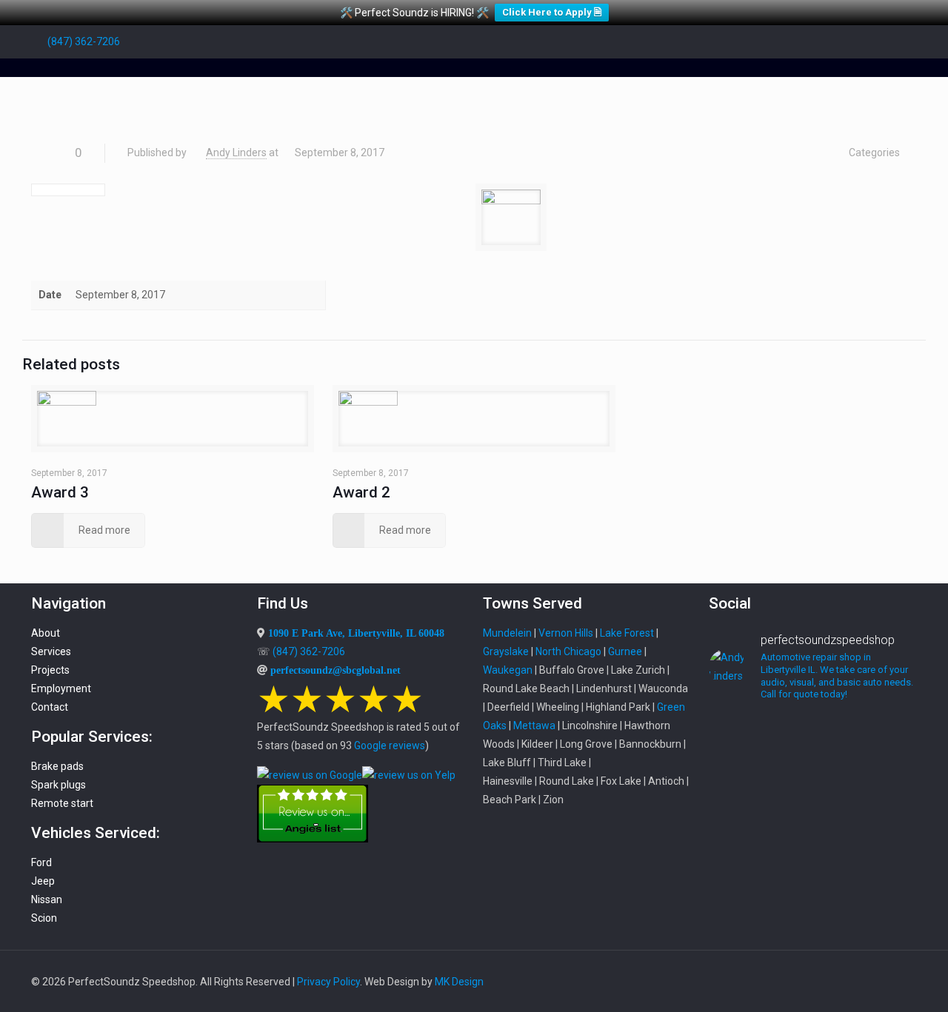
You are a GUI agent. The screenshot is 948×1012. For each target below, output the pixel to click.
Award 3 (60, 492)
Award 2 (361, 492)
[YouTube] (829, 41)
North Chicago (568, 651)
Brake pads (57, 766)
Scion (44, 918)
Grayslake (506, 651)
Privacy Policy (328, 982)
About (45, 633)
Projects (50, 670)
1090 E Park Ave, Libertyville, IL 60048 (356, 633)
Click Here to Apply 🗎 (551, 12)
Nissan (46, 899)
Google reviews (389, 745)
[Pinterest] (869, 41)
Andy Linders (236, 152)
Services (51, 651)
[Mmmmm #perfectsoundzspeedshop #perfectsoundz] (884, 746)
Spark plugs (58, 785)
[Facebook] (809, 41)
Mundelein (507, 633)
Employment (61, 688)
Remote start (62, 803)
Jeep (43, 881)
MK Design (459, 982)
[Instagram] (889, 41)
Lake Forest (627, 633)
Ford (41, 862)
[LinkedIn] (849, 41)
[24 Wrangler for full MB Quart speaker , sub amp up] (813, 793)
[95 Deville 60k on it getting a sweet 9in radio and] (741, 830)
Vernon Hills (565, 633)
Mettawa (534, 725)
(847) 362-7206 (83, 41)
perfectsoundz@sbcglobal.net (335, 670)
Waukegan (508, 670)
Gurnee (625, 651)
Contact (49, 707)
